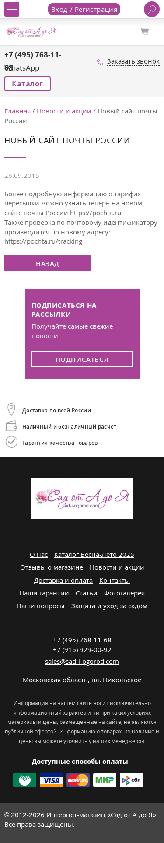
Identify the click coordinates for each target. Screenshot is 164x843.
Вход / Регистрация (84, 9)
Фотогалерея (124, 592)
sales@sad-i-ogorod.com (82, 661)
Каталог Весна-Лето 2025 (94, 554)
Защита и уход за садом (109, 605)
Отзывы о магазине (51, 567)
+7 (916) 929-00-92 (82, 649)
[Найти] (152, 9)
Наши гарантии (44, 592)
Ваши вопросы (41, 605)
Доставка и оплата (63, 580)
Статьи (87, 592)
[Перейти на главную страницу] (30, 31)
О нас (39, 554)
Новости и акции (117, 567)
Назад (47, 263)
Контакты (114, 580)
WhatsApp (21, 68)
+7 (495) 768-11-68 (82, 639)
